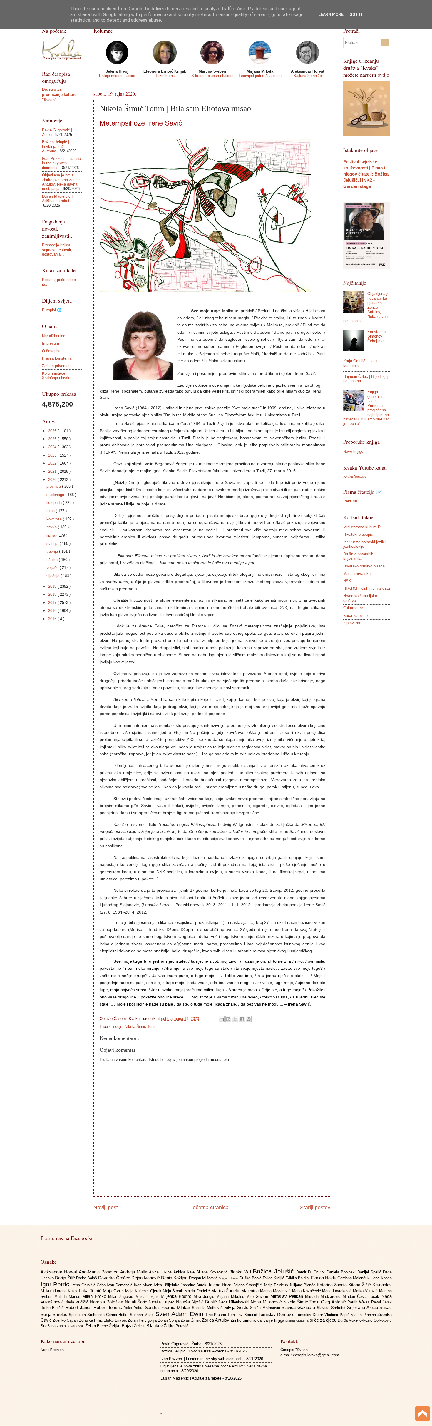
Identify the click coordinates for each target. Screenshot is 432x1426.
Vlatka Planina (364, 1315)
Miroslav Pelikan (287, 1296)
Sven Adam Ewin (180, 1313)
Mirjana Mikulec (231, 1296)
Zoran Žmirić (191, 1320)
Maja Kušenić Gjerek (144, 1291)
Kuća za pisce (355, 615)
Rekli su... (352, 501)
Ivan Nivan (144, 1285)
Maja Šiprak (174, 1291)
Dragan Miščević (204, 1278)
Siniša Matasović (266, 1307)
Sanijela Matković (208, 1307)
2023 (53, 455)
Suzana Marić (142, 1315)
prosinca (54, 486)
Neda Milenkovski (235, 1302)
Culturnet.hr (353, 608)
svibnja (53, 543)
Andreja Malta (134, 1271)
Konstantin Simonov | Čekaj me (376, 336)
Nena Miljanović (267, 1301)
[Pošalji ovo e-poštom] (222, 1019)
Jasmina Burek (194, 1285)
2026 (53, 431)
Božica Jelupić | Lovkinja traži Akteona (55, 146)
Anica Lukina (161, 1272)
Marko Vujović (366, 1291)
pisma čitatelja (297, 1320)
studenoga (55, 494)
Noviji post (105, 1207)
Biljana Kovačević (212, 1272)
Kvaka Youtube (354, 476)
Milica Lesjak (148, 1296)
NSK (347, 581)
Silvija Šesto (237, 1307)
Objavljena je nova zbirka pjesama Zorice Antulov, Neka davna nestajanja (61, 182)
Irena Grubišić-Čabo (89, 1285)
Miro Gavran (258, 1296)
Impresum (50, 343)
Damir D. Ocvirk (311, 1272)
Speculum (78, 1315)
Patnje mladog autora (117, 76)
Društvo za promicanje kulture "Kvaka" (59, 94)
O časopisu (51, 351)
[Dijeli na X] (235, 1019)
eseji (117, 1026)
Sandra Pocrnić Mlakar (168, 1307)
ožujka (52, 559)
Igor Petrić (56, 1284)
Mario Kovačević (307, 1291)
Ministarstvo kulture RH (363, 527)
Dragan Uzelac (229, 1278)
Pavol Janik (381, 1302)
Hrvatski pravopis (358, 534)
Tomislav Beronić (243, 1315)
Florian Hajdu (324, 1277)
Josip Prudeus (276, 1285)
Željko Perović (176, 1326)
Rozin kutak (165, 76)
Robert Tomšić (108, 1307)
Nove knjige (353, 451)
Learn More (331, 14)
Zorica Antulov (216, 1320)
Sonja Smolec (55, 1314)
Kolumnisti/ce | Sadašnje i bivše (56, 375)
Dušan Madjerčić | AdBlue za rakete (57, 198)
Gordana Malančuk (354, 1278)
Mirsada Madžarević (324, 1296)
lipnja (51, 535)
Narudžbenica (53, 336)
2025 (53, 439)
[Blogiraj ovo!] (228, 1019)
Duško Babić (251, 1278)
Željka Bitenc (97, 1326)
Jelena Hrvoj (220, 1284)
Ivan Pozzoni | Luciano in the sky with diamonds (61, 163)
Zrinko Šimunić (244, 1320)
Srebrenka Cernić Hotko (108, 1315)
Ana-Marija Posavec (99, 1271)
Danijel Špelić (370, 1272)
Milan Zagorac (121, 1296)
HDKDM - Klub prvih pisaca (366, 588)
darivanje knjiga (271, 1320)
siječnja (53, 576)
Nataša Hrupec (162, 1302)
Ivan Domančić (120, 1285)
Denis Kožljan (175, 1277)
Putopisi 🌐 (52, 310)
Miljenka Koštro (177, 1296)
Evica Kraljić (274, 1278)
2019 (53, 586)
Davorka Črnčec (114, 1277)
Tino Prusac (216, 1315)
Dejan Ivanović (146, 1277)
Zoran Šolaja (169, 1320)
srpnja (52, 527)
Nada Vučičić (77, 1302)
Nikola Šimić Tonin (140, 1026)
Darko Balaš (87, 1278)
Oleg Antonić (334, 1301)
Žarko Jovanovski (71, 1326)
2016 (53, 610)
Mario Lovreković (337, 1291)
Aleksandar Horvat (60, 1271)
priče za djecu (323, 1320)
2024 (53, 447)
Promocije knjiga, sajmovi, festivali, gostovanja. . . (57, 249)
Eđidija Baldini (298, 1278)
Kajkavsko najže (308, 76)
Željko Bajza (121, 1325)
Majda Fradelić (198, 1291)
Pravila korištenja (56, 358)
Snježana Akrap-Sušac (369, 1307)
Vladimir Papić (337, 1315)
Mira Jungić (205, 1296)
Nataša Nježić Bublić (197, 1301)
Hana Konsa (381, 1278)
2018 (53, 594)
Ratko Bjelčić (53, 1307)
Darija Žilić (65, 1277)
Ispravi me (352, 623)
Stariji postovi (315, 1207)
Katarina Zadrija (332, 1284)
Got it (356, 14)
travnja (52, 551)
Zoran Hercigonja (143, 1320)
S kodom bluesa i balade (212, 76)
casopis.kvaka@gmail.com (316, 1355)
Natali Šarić (137, 1301)
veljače (53, 567)
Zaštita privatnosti (57, 366)
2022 (53, 463)
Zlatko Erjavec (116, 1320)
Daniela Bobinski (341, 1272)
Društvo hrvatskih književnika (358, 556)
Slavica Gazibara (299, 1307)
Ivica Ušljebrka (167, 1285)
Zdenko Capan (66, 1320)
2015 (53, 619)
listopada (54, 502)
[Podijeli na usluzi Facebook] (242, 1019)
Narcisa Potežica (107, 1301)
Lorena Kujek (67, 1291)
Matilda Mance (68, 1296)
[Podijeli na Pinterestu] (249, 1019)
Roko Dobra (134, 1308)
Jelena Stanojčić (248, 1285)
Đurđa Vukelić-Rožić (356, 1320)
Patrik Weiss (359, 1302)
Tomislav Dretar (310, 1315)
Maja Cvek (114, 1290)
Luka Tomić (91, 1290)
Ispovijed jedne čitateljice (260, 76)
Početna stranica (209, 1207)
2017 (53, 602)
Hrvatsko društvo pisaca (364, 566)
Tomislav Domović (277, 1314)
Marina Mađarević (276, 1291)
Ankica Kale (184, 1272)
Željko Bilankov (149, 1325)
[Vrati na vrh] (422, 1414)
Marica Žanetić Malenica (235, 1290)
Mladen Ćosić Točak (362, 1296)
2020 (53, 479)
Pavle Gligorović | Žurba (180, 1344)
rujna (51, 511)
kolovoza (54, 519)
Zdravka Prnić (91, 1320)
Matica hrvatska (357, 573)
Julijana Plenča (303, 1285)
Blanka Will (241, 1271)
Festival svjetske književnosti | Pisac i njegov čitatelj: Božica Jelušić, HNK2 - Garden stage (366, 174)
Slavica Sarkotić (332, 1307)
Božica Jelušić (274, 1271)
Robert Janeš (79, 1307)
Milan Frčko (95, 1296)
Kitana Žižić (360, 1284)
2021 (53, 471)
